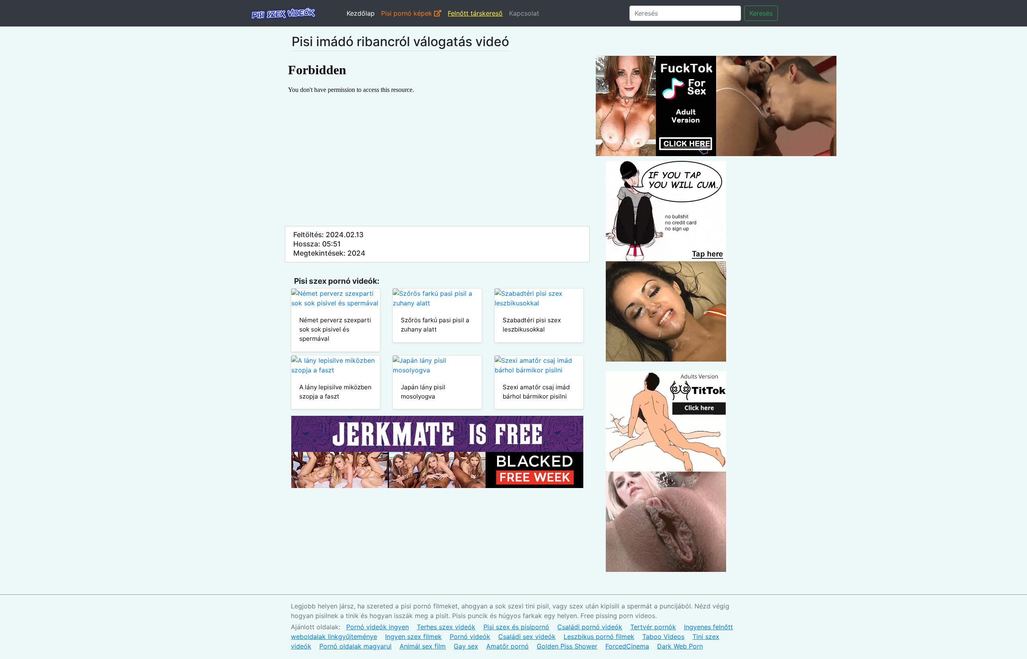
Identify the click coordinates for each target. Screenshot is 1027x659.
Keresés (761, 13)
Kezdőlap (361, 13)
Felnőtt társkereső (475, 13)
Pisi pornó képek (407, 13)
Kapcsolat (524, 13)
